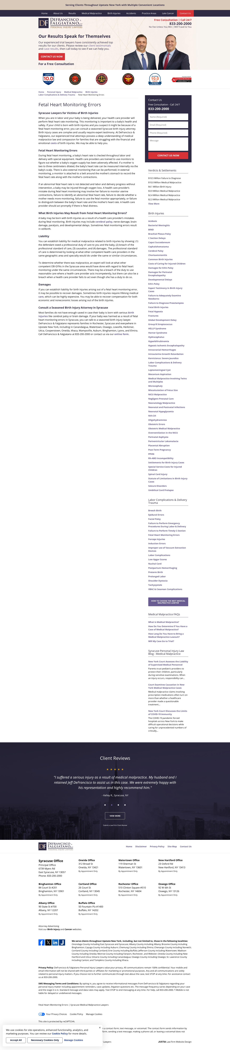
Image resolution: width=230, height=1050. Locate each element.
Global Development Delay (162, 320)
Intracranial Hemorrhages (162, 349)
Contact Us (185, 13)
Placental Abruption (159, 445)
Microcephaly (155, 385)
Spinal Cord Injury (157, 474)
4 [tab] (125, 805)
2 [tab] (111, 805)
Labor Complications (159, 555)
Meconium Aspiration (159, 374)
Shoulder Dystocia (158, 580)
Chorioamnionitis (157, 255)
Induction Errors (157, 543)
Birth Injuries (114, 13)
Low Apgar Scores (157, 559)
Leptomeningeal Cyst (159, 370)
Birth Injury (53, 929)
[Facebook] (41, 942)
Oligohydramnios (157, 420)
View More (153, 203)
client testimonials (99, 45)
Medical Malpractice (92, 13)
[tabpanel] (48, 79)
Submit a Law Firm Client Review (115, 825)
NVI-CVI (152, 415)
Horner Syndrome (157, 332)
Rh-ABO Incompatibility (160, 458)
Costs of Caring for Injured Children (167, 263)
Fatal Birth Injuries (158, 307)
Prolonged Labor (157, 576)
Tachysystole (155, 584)
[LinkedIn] (55, 942)
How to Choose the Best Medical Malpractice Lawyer (168, 602)
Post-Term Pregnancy (159, 449)
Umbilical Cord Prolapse (161, 490)
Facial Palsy (154, 519)
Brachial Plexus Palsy (159, 233)
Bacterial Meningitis (159, 225)
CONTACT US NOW (52, 56)
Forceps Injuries (156, 539)
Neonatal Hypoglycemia (161, 411)
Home (44, 13)
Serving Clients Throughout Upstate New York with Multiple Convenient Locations (115, 5)
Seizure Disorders (157, 485)
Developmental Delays (160, 279)
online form (121, 334)
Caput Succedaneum (159, 242)
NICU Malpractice (157, 394)
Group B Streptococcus (160, 324)
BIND (151, 229)
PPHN (151, 454)
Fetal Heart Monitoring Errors (164, 535)
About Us (58, 13)
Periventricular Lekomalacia (163, 441)
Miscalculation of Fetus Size (163, 390)
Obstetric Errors (156, 424)
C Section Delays (157, 238)
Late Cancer (168, 13)
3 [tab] (118, 805)
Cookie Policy (76, 1014)
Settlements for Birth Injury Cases (166, 462)
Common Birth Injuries (160, 259)
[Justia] (62, 942)
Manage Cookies (94, 1014)
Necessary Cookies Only (45, 1040)
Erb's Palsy (153, 283)
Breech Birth (155, 510)
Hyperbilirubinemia (158, 341)
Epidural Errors (156, 514)
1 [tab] (105, 805)
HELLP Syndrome (157, 328)
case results (51, 49)
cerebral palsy (103, 221)
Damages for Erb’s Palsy (160, 267)
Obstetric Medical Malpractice (164, 428)
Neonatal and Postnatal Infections (166, 407)
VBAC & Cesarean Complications (165, 589)
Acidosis (152, 221)
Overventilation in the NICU (163, 432)
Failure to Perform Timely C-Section (167, 530)
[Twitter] (48, 942)
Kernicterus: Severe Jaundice (163, 358)
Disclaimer (141, 846)
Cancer (68, 929)
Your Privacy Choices (56, 1014)
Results (72, 13)
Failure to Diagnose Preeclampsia (166, 303)
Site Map (172, 846)
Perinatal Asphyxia (158, 437)
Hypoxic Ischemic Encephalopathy (166, 345)
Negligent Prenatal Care (161, 398)
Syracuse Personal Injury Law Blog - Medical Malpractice (166, 652)
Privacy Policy (157, 846)
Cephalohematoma (158, 246)
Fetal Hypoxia (155, 311)
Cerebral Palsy (155, 250)
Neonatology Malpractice (161, 402)
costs (54, 143)
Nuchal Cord (154, 563)
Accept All (16, 1040)
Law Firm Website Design (175, 1041)
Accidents (131, 13)
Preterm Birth (155, 572)
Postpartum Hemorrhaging (162, 567)
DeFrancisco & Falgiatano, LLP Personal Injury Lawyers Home (60, 23)
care (41, 296)
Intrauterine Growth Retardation (166, 354)
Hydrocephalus (156, 337)
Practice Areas (149, 13)
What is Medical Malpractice (163, 622)
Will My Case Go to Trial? (161, 641)
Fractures (153, 315)
